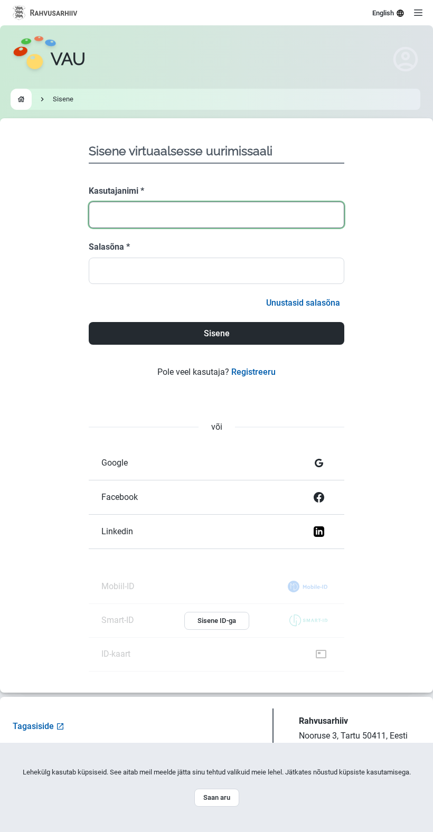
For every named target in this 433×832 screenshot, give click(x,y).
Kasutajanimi (116, 191)
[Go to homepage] (21, 99)
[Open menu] (418, 12)
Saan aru (216, 797)
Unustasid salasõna (303, 303)
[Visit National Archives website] (45, 12)
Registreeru (253, 372)
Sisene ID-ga (216, 621)
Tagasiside (33, 726)
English (383, 13)
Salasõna (109, 247)
